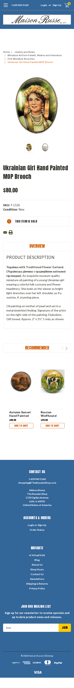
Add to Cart (21, 425)
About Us (37, 564)
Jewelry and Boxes (24, 52)
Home (6, 52)
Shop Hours (37, 569)
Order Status (37, 529)
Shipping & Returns (37, 583)
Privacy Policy (37, 588)
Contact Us (37, 574)
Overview (37, 246)
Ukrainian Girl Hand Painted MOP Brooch (30, 62)
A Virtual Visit (37, 555)
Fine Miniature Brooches (21, 59)
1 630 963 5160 (19, 5)
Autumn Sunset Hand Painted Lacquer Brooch (20, 415)
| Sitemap (48, 655)
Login (44, 5)
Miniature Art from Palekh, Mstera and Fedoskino (35, 55)
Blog (37, 559)
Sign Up (57, 5)
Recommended (37, 348)
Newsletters (37, 578)
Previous (7, 105)
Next (67, 105)
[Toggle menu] (5, 7)
